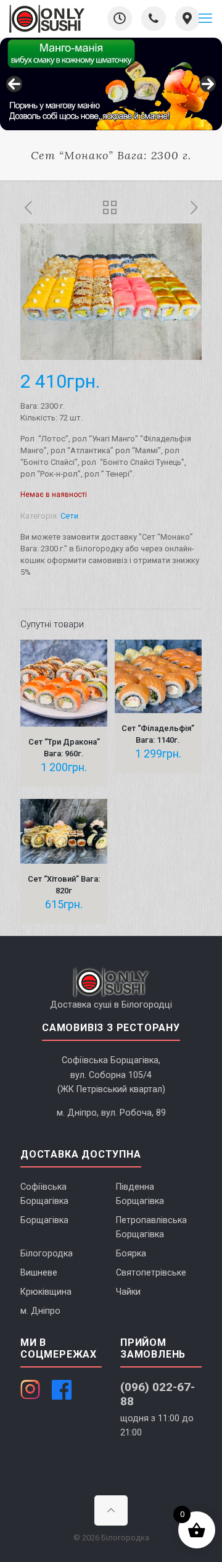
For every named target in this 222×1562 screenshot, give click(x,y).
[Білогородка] (46, 18)
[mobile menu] (205, 18)
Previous (14, 84)
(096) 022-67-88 (157, 1394)
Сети (69, 515)
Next (208, 84)
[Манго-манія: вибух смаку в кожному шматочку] (111, 84)
